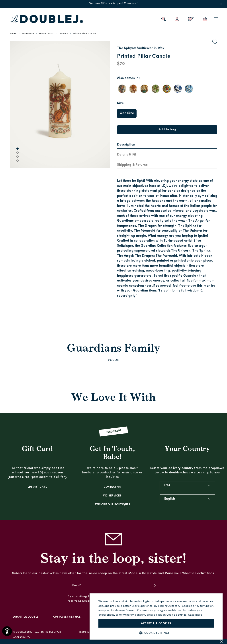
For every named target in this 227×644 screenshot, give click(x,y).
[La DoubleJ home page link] (46, 19)
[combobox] (187, 485)
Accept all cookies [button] (156, 623)
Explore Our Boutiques (112, 504)
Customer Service (67, 617)
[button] (156, 632)
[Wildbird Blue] (177, 88)
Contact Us (112, 487)
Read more (195, 614)
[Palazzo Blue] (189, 88)
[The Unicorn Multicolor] (155, 88)
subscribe (155, 585)
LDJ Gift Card (37, 487)
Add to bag (167, 129)
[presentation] (126, 145)
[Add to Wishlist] (214, 43)
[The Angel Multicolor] (122, 88)
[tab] (167, 145)
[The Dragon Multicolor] (133, 88)
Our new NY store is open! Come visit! (113, 3)
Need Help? (114, 431)
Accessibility (21, 637)
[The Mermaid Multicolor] (144, 88)
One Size (127, 113)
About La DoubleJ (26, 617)
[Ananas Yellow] (166, 88)
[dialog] (156, 616)
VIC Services (112, 495)
